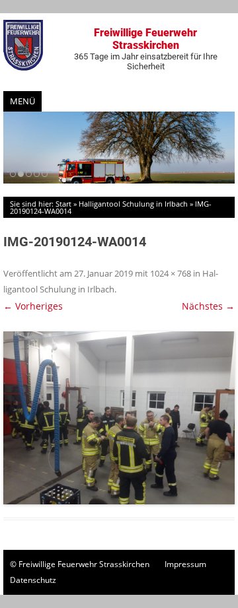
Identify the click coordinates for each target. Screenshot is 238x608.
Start (63, 204)
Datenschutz (33, 580)
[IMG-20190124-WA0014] (119, 418)
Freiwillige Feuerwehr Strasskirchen (146, 48)
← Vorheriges (33, 306)
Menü (22, 101)
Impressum (185, 564)
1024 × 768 (170, 273)
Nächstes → (208, 306)
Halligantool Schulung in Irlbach (133, 204)
